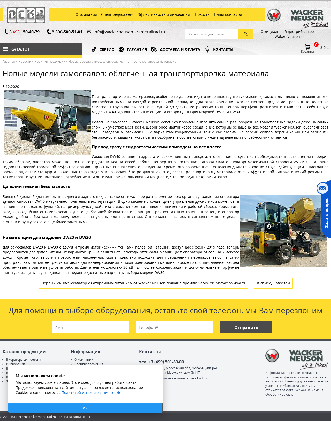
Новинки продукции (49, 61)
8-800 (67, 32)
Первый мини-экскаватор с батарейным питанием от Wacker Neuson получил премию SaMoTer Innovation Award (143, 283)
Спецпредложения (117, 14)
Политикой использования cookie (91, 392)
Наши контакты (228, 14)
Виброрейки (15, 364)
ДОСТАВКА (180, 49)
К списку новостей (273, 283)
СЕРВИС (107, 49)
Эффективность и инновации (164, 14)
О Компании (83, 359)
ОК (85, 408)
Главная (9, 61)
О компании (86, 14)
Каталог (20, 49)
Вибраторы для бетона (23, 359)
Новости (24, 61)
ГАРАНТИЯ (137, 49)
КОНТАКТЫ (223, 49)
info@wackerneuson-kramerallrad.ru (129, 32)
